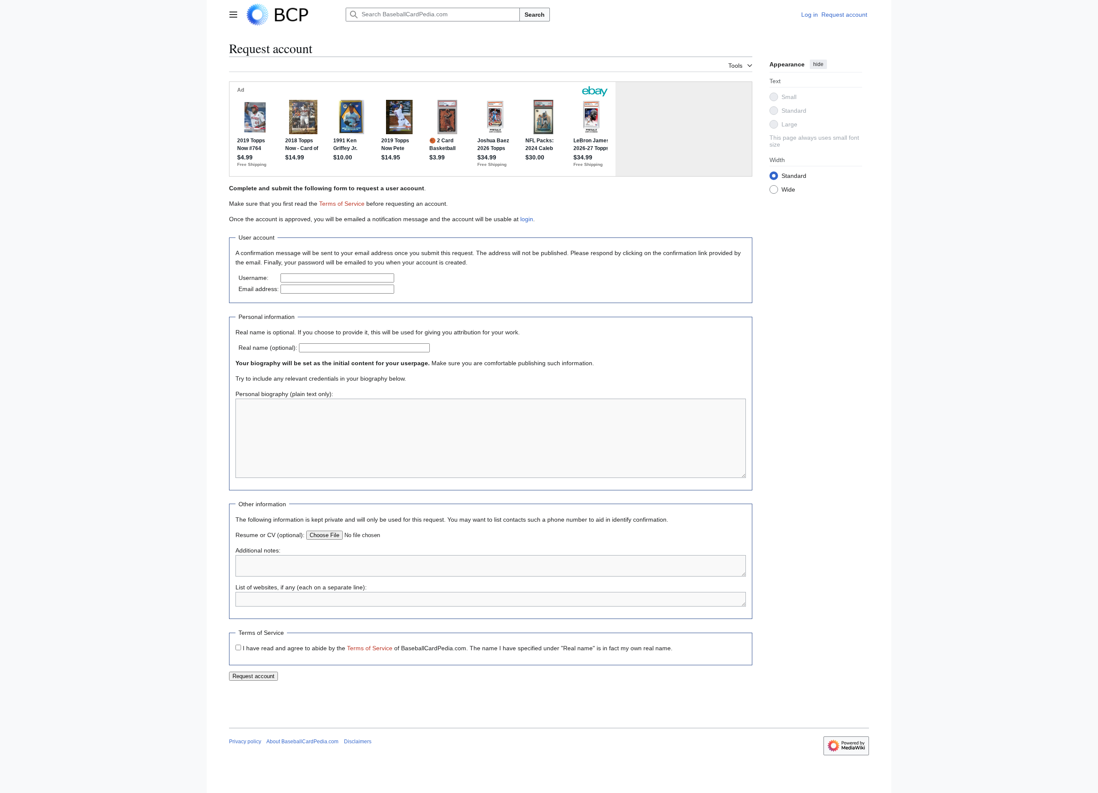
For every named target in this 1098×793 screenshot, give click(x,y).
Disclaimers (357, 742)
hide (818, 64)
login (526, 219)
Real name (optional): (267, 347)
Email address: (258, 288)
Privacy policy (245, 742)
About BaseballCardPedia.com (302, 742)
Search (535, 14)
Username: (253, 277)
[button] (233, 14)
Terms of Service (342, 203)
